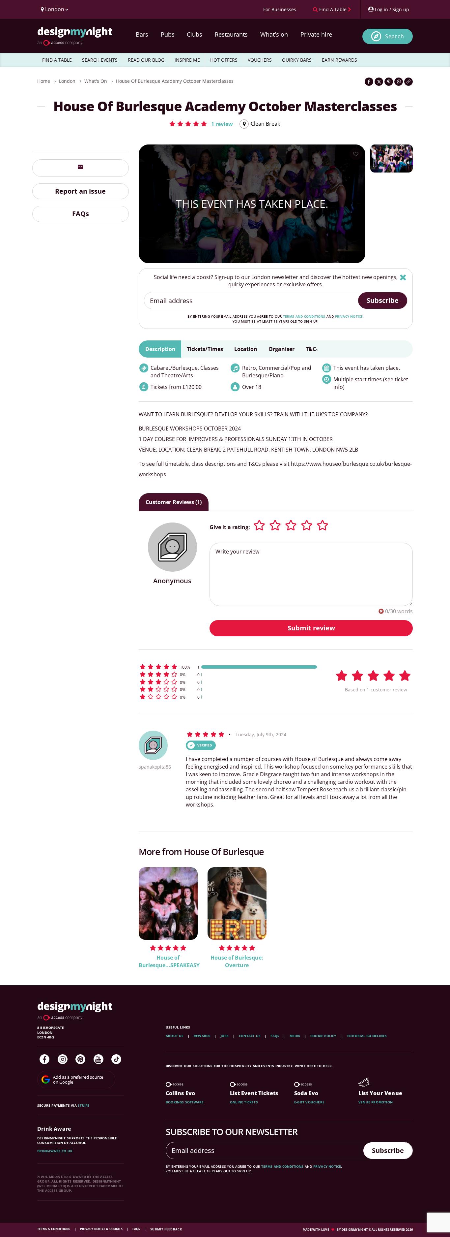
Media (295, 1035)
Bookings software (185, 1102)
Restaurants (231, 34)
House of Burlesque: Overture (237, 961)
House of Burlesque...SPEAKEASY (168, 961)
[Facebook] (44, 1059)
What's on (274, 34)
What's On (95, 81)
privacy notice (349, 316)
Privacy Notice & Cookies (101, 1229)
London (67, 81)
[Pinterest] (80, 1059)
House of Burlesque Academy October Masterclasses (175, 81)
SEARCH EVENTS (100, 60)
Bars (142, 34)
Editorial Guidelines (367, 1035)
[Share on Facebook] (369, 82)
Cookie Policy (323, 1035)
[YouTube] (98, 1059)
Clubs (194, 34)
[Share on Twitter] (379, 82)
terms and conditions (304, 316)
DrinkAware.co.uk (54, 1151)
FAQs (80, 213)
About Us (175, 1035)
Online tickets (244, 1102)
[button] (200, 123)
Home (43, 81)
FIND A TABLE (57, 60)
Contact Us (250, 1035)
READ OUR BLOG (146, 60)
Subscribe (383, 300)
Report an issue (80, 190)
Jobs (225, 1035)
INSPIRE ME (187, 60)
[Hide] (403, 277)
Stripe (83, 1105)
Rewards (202, 1035)
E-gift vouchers (309, 1102)
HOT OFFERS (224, 60)
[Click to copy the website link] (408, 82)
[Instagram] (63, 1059)
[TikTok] (116, 1059)
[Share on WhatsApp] (398, 82)
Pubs (168, 34)
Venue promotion (375, 1102)
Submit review (311, 627)
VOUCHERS (260, 60)
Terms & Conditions (54, 1229)
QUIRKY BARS (297, 60)
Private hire (316, 34)
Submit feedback (166, 1229)
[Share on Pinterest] (388, 82)
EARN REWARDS (339, 60)
